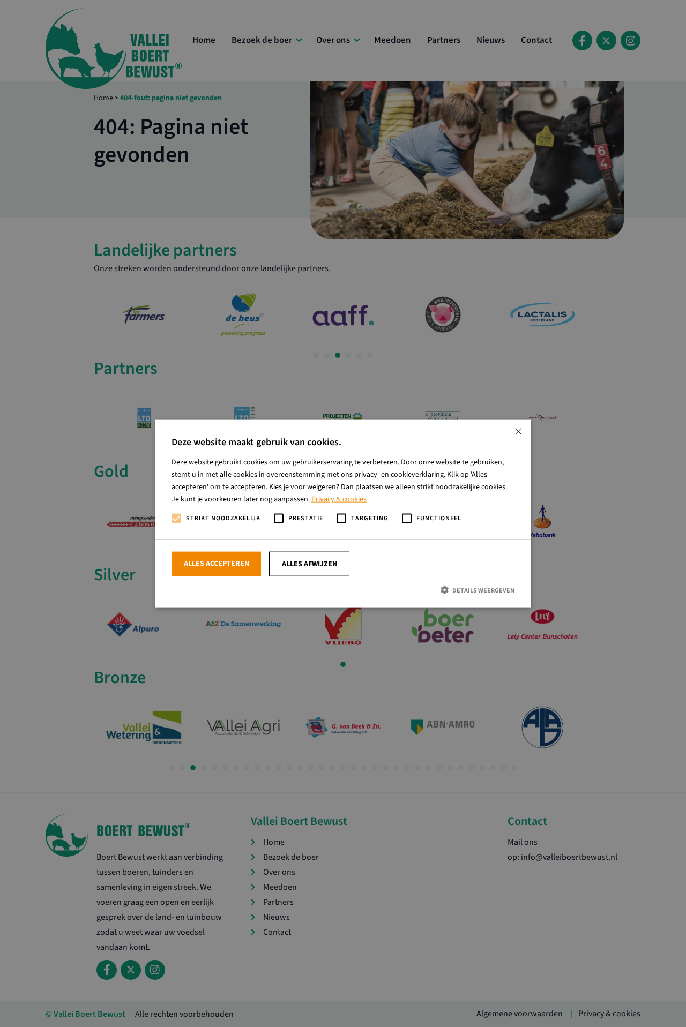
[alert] (343, 513)
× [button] (518, 432)
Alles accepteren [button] (216, 563)
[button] (343, 589)
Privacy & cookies (339, 499)
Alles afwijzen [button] (309, 563)
